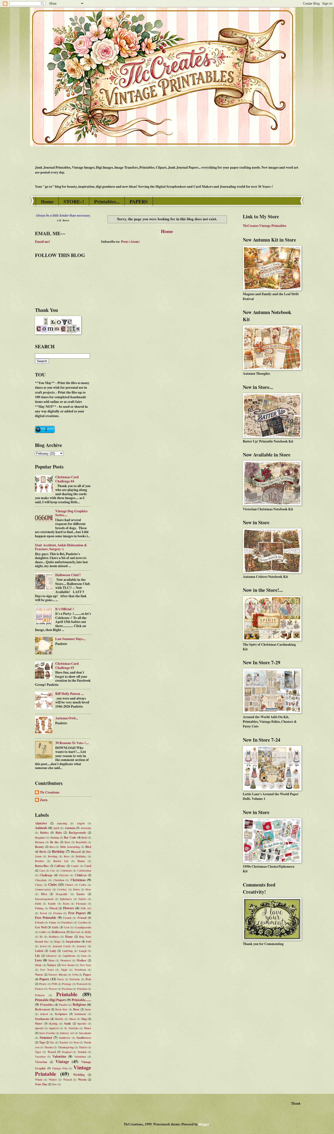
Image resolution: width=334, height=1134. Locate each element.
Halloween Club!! (68, 575)
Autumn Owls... (66, 718)
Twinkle (82, 1052)
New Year (85, 965)
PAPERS (139, 201)
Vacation (40, 1057)
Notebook (80, 970)
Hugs (57, 942)
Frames (57, 913)
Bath (84, 838)
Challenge (46, 875)
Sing (84, 1019)
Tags (42, 1042)
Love (38, 960)
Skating (53, 1024)
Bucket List (60, 861)
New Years (47, 970)
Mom (51, 960)
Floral (53, 908)
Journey (81, 946)
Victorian (41, 1062)
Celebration (84, 871)
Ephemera (66, 899)
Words (82, 1079)
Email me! (42, 241)
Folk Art (86, 908)
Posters (39, 989)
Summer (46, 1037)
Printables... (107, 201)
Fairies (82, 899)
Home (47, 201)
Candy (75, 866)
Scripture (61, 1014)
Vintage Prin (59, 1068)
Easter (81, 894)
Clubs (52, 884)
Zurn (43, 800)
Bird (88, 846)
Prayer (53, 989)
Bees (52, 847)
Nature (51, 965)
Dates (76, 889)
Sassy (88, 1009)
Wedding (79, 1074)
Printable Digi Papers (50, 999)
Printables (47, 1004)
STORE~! (74, 201)
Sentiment (80, 1014)
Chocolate (41, 880)
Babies (44, 832)
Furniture (67, 922)
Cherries (64, 875)
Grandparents (83, 927)
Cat (52, 871)
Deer (88, 889)
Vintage (62, 1061)
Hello (88, 932)
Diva (44, 894)
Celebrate (66, 871)
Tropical (66, 1052)
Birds (42, 851)
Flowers (68, 908)
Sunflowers (84, 1037)
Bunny (81, 861)
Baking (55, 838)
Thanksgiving (66, 1047)
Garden (82, 922)
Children (81, 875)
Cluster (69, 885)
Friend (82, 917)
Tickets (83, 1047)
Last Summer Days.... (70, 638)
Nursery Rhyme (57, 975)
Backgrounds (77, 832)
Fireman (81, 904)
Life (37, 955)
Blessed (76, 851)
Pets (88, 979)
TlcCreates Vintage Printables (264, 225)
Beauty (39, 846)
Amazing (62, 823)
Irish (88, 942)
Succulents (85, 1033)
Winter (53, 1080)
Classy (39, 885)
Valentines (80, 1057)
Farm (66, 904)
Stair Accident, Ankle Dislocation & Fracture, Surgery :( (61, 547)
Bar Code (70, 837)
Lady (53, 950)
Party (60, 979)
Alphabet (41, 823)
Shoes (72, 1019)
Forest (43, 913)
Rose (76, 1009)
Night (64, 970)
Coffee (83, 885)
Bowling (52, 856)
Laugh (83, 951)
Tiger (38, 1052)
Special (39, 1028)
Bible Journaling (70, 847)
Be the (54, 842)
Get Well (40, 927)
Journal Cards (61, 946)
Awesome (85, 828)
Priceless (82, 989)
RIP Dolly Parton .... (69, 693)
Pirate (42, 984)
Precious (67, 989)
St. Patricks (71, 1028)
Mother (82, 960)
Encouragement (44, 899)
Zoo (54, 1084)
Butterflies (42, 866)
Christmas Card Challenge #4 (67, 479)
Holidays (54, 937)
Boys (66, 856)
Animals (41, 827)
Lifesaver (51, 956)
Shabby (59, 1019)
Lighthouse (69, 956)
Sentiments (42, 1019)
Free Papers (77, 913)
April (56, 828)
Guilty (43, 932)
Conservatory (43, 889)
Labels (39, 950)
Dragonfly (62, 894)
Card (87, 866)
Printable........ (81, 999)
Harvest (75, 932)
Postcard (82, 984)
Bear (67, 842)
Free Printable (45, 917)
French (67, 918)
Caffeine (59, 866)
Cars (42, 871)
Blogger (204, 1124)
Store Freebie (47, 1033)
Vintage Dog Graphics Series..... (71, 513)
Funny (52, 922)
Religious (79, 1004)
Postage (66, 984)
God (66, 927)
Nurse (39, 974)
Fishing (39, 908)
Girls (55, 927)
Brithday (81, 856)
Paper (87, 974)
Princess (40, 995)
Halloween (58, 932)
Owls (75, 975)
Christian (58, 880)
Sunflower (65, 1038)
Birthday (58, 851)
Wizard (67, 1080)
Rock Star (61, 1009)
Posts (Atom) (130, 241)
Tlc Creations (49, 792)
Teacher (63, 1042)
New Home (68, 965)
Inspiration (73, 941)
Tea (52, 1042)
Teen (76, 1042)
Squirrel (53, 1028)
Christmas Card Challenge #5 (67, 665)
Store (87, 1028)
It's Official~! (64, 609)
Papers (44, 979)
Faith (38, 904)
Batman (39, 842)
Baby (59, 832)
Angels (81, 823)
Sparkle (81, 1024)
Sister (39, 1023)
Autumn (70, 828)
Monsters (65, 960)
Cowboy (62, 889)
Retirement (42, 1009)
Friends (39, 922)
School (44, 1014)
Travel (51, 1052)
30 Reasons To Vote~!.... (72, 742)
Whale (39, 1080)
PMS (54, 984)
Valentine (59, 1056)
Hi (41, 937)
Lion (84, 956)
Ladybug (67, 951)
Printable (67, 994)
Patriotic (74, 979)
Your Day (41, 1084)
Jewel (43, 946)
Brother (39, 861)
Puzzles (63, 1005)
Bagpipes (40, 838)
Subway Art (67, 1033)
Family (52, 904)
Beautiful (81, 842)
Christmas (78, 879)
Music (38, 965)
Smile (67, 1023)
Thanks (48, 1047)
